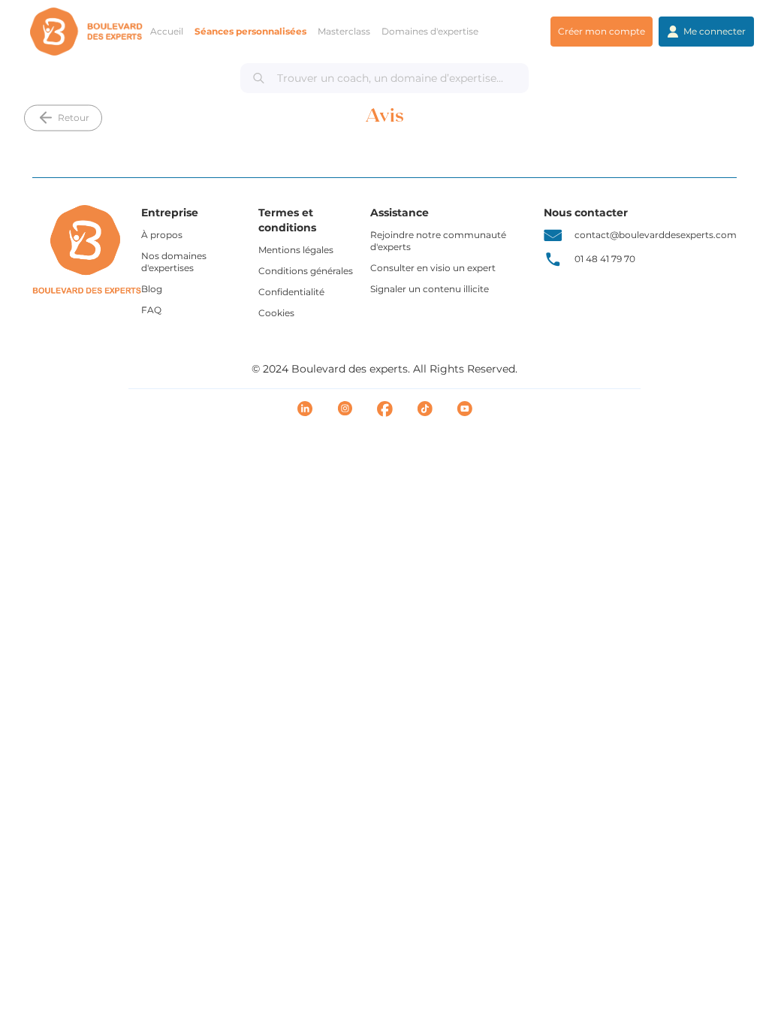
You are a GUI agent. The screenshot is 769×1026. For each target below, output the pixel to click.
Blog (151, 288)
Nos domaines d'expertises (174, 261)
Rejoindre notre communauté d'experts (438, 240)
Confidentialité (291, 291)
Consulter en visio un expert (433, 267)
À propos (161, 234)
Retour (73, 117)
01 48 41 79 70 (604, 258)
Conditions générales (305, 270)
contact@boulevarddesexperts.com (655, 234)
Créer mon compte (601, 31)
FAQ (151, 309)
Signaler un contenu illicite (429, 288)
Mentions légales (295, 249)
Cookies (276, 312)
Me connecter (714, 31)
